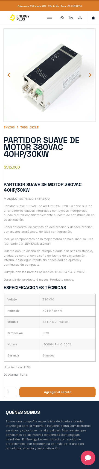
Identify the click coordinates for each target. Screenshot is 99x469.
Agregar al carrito (57, 392)
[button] (49, 18)
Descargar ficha (15, 374)
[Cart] (93, 18)
